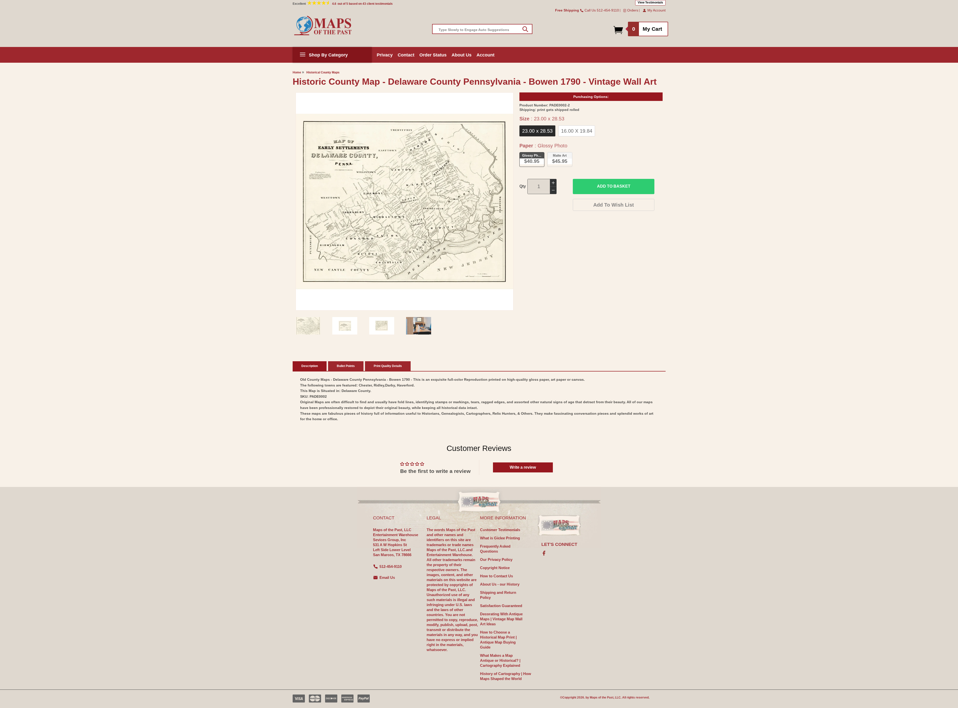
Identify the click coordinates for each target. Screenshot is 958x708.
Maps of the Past (601, 697)
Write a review (523, 467)
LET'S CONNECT (559, 544)
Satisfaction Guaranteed (501, 606)
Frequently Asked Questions (495, 548)
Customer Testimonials (500, 530)
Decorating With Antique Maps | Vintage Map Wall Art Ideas (501, 619)
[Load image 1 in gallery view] (308, 326)
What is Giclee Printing (500, 538)
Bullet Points (346, 366)
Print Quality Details (388, 366)
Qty (522, 186)
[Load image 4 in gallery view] (418, 326)
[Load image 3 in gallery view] (381, 326)
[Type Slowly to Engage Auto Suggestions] (525, 29)
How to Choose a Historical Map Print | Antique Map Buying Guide (498, 639)
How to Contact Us (496, 576)
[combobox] (482, 29)
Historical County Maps (323, 72)
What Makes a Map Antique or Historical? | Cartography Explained (500, 660)
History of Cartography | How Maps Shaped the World (505, 676)
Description (309, 366)
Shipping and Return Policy (498, 595)
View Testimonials (650, 2)
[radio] (537, 130)
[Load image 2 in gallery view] (344, 326)
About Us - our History (499, 584)
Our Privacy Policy (496, 559)
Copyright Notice (495, 568)
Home (297, 72)
